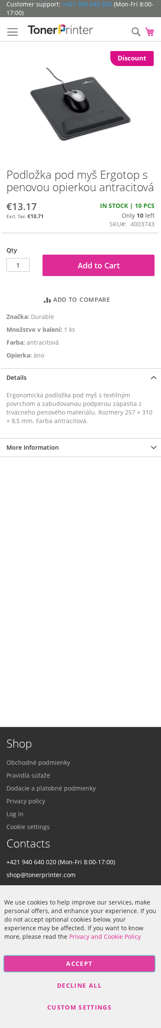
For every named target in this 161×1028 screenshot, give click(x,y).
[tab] (80, 377)
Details (16, 377)
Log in (15, 814)
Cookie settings (28, 827)
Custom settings (79, 1007)
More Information (32, 447)
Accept (79, 963)
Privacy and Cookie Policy (105, 936)
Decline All (79, 985)
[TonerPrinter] (61, 29)
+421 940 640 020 (87, 4)
